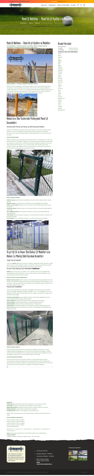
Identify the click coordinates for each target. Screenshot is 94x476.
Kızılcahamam (61, 98)
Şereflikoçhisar (61, 110)
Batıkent (60, 67)
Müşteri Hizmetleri (19, 1)
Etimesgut (60, 82)
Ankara (31, 23)
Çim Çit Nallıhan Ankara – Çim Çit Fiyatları (29, 436)
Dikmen (60, 77)
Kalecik (59, 93)
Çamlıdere (60, 70)
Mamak (60, 100)
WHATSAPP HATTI (62, 1)
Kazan (59, 95)
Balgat (59, 65)
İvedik (59, 92)
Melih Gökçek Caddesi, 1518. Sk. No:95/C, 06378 (43, 461)
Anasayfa (44, 5)
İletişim (73, 5)
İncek (59, 90)
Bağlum (60, 62)
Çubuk (59, 75)
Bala (59, 63)
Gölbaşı (60, 85)
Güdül (59, 87)
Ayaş (59, 58)
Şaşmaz (60, 108)
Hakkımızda (52, 5)
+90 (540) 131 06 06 (73, 48)
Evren (59, 83)
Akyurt (59, 55)
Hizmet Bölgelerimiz (63, 5)
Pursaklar (60, 106)
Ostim (59, 103)
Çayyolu (60, 73)
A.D (86, 472)
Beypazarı (60, 68)
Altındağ (60, 57)
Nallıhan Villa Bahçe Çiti (12, 436)
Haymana (60, 88)
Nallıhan (37, 23)
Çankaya (60, 72)
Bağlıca (59, 60)
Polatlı (59, 105)
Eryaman (60, 80)
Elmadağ (60, 78)
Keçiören (60, 97)
